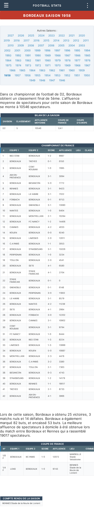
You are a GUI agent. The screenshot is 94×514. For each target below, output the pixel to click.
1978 (67, 60)
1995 (77, 50)
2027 (11, 35)
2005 (61, 45)
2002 (7, 50)
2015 (46, 40)
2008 (31, 45)
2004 (71, 45)
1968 (77, 65)
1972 (38, 65)
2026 (21, 35)
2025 (31, 35)
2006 (51, 45)
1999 (37, 50)
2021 (72, 35)
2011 (86, 40)
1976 (87, 60)
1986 (77, 55)
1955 (37, 75)
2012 (76, 40)
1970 (58, 65)
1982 (28, 60)
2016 (36, 40)
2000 (27, 50)
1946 (62, 80)
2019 (7, 40)
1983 (18, 60)
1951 (77, 75)
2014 (56, 40)
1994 (87, 50)
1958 (7, 75)
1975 (8, 65)
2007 (41, 45)
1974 (18, 65)
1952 (67, 75)
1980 (48, 60)
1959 (82, 70)
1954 (47, 75)
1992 (18, 55)
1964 (32, 70)
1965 (22, 70)
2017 (27, 40)
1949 (32, 80)
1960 (72, 70)
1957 (18, 75)
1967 (87, 65)
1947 (52, 80)
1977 (77, 60)
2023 (51, 35)
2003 (82, 45)
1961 (62, 70)
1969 (67, 65)
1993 (8, 55)
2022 (61, 35)
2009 (20, 45)
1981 (38, 60)
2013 (66, 40)
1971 (48, 65)
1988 (58, 55)
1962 (52, 70)
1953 (57, 75)
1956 (28, 75)
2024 (41, 35)
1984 (8, 60)
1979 (58, 60)
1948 (42, 80)
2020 (82, 35)
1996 (67, 50)
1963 (42, 70)
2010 (11, 45)
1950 (87, 75)
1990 (38, 55)
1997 (57, 50)
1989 (48, 55)
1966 (12, 70)
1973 (28, 65)
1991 (28, 55)
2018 (17, 40)
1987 (67, 55)
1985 (87, 55)
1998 (47, 50)
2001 (17, 50)
